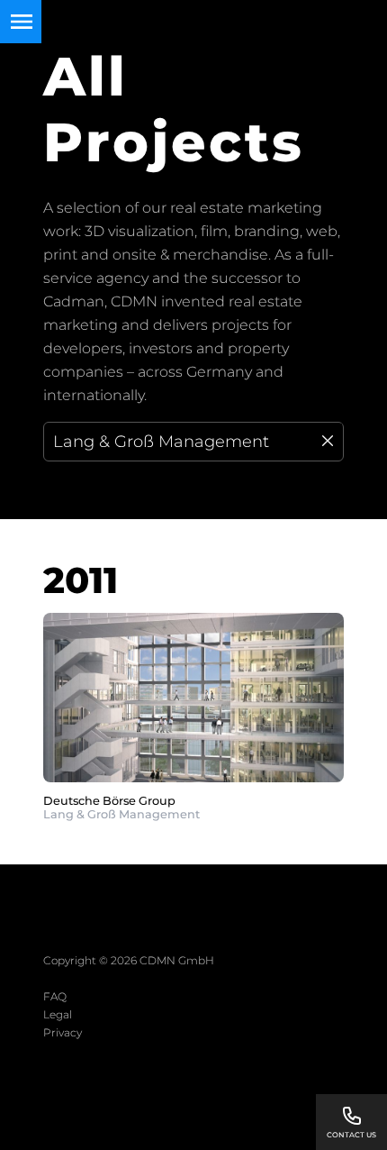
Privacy (62, 1032)
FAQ (55, 996)
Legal (57, 1014)
